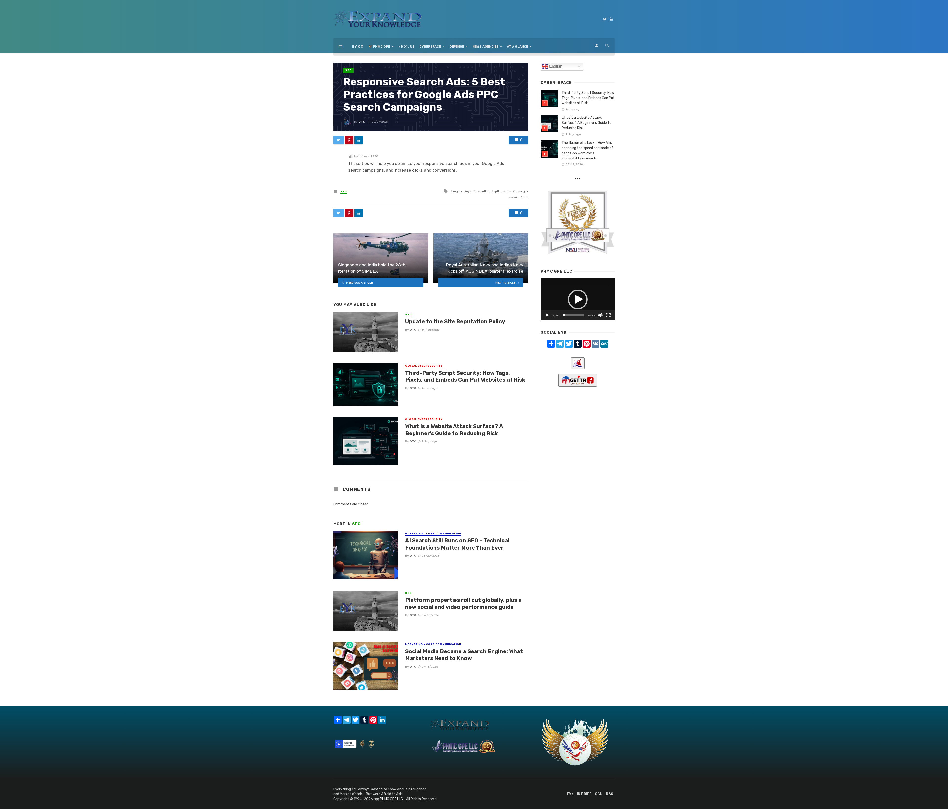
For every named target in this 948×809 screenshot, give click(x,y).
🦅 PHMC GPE (379, 46)
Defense (456, 46)
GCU (598, 794)
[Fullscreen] (608, 315)
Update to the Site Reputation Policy (455, 321)
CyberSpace (430, 46)
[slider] (573, 315)
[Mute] (600, 315)
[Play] (547, 315)
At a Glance (517, 46)
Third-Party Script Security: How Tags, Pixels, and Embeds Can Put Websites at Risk (465, 376)
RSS (609, 794)
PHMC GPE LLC (391, 799)
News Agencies (486, 46)
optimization (502, 191)
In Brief (584, 794)
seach (514, 197)
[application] (578, 299)
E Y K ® (357, 46)
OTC (361, 121)
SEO (348, 70)
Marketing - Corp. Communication (433, 533)
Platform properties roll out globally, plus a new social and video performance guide (463, 603)
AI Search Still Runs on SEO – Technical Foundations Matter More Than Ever (457, 544)
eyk (468, 191)
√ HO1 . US (406, 46)
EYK (570, 794)
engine (457, 191)
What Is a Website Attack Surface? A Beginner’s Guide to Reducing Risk (454, 429)
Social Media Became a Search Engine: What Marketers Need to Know (464, 654)
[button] (578, 299)
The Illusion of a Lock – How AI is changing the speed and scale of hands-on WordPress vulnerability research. (587, 150)
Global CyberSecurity (424, 365)
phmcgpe (521, 191)
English (555, 66)
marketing (482, 191)
